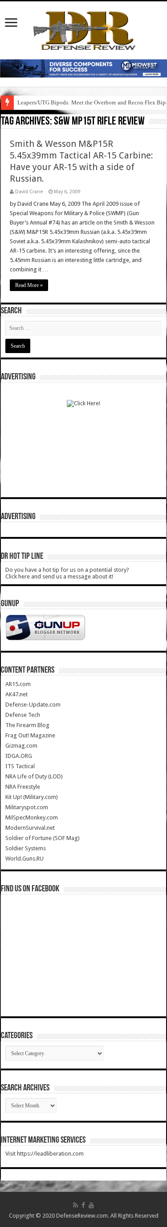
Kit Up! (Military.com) (31, 797)
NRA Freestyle (22, 786)
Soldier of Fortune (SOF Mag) (42, 838)
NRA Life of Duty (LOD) (34, 776)
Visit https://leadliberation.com (44, 1153)
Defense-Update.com (33, 704)
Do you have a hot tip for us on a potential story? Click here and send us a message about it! (67, 573)
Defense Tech (22, 714)
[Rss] (75, 1205)
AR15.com (18, 684)
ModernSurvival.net (30, 827)
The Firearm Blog (27, 725)
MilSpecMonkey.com (31, 817)
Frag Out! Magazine (30, 735)
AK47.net (16, 694)
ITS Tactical (20, 766)
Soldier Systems (25, 848)
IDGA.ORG (18, 756)
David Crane (29, 192)
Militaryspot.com (26, 807)
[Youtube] (91, 1205)
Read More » (29, 285)
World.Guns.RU (24, 858)
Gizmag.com (21, 745)
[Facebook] (83, 1205)
